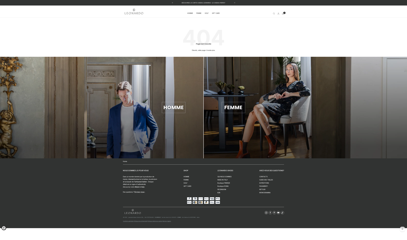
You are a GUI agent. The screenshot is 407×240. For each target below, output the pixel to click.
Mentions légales (166, 221)
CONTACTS (263, 177)
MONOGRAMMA (264, 193)
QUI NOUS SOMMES (224, 177)
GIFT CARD (216, 13)
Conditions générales (128, 221)
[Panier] (283, 14)
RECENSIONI (221, 189)
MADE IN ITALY (222, 180)
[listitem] (266, 212)
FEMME (198, 13)
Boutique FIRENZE (223, 183)
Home (125, 161)
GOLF (207, 13)
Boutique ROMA (223, 186)
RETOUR (262, 189)
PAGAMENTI (263, 186)
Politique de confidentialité (140, 221)
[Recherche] (274, 14)
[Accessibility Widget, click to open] (3, 227)
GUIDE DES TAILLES (266, 180)
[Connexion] (278, 14)
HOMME (190, 13)
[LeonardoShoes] (132, 211)
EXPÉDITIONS (264, 183)
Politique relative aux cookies (155, 221)
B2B (218, 193)
